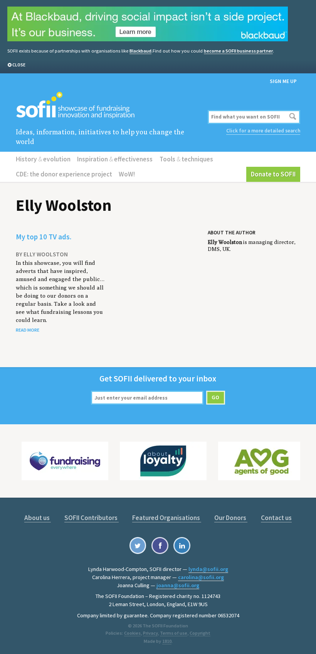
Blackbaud (140, 51)
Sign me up (283, 81)
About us (37, 517)
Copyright (200, 633)
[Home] (110, 105)
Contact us (276, 517)
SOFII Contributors (91, 517)
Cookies (132, 633)
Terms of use (173, 633)
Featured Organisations (166, 517)
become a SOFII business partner (238, 51)
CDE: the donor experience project (64, 174)
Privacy (150, 633)
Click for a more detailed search (263, 130)
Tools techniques (186, 159)
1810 (166, 641)
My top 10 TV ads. (43, 236)
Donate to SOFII (273, 174)
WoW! (127, 174)
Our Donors (230, 517)
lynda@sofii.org (208, 569)
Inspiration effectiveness (115, 159)
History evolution (43, 159)
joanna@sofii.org (177, 585)
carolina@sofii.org (201, 577)
